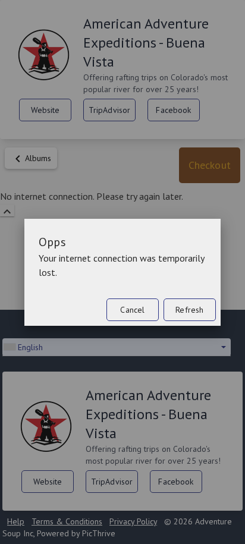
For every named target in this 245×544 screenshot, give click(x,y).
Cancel (132, 309)
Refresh (189, 309)
